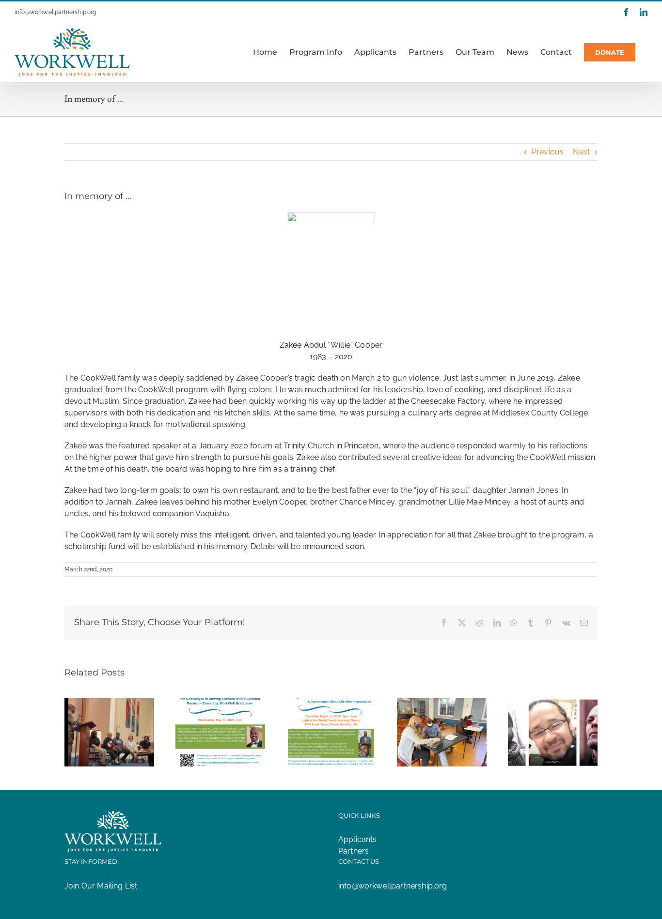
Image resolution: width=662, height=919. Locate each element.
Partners (353, 851)
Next (581, 151)
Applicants (357, 839)
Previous (548, 151)
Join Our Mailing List (100, 885)
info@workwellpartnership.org (55, 12)
